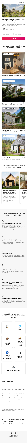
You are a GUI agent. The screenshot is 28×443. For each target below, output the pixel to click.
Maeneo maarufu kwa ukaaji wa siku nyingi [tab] (11, 384)
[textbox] (7, 34)
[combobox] (13, 30)
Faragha (11, 436)
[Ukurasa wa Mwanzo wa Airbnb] (3, 2)
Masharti (16, 436)
